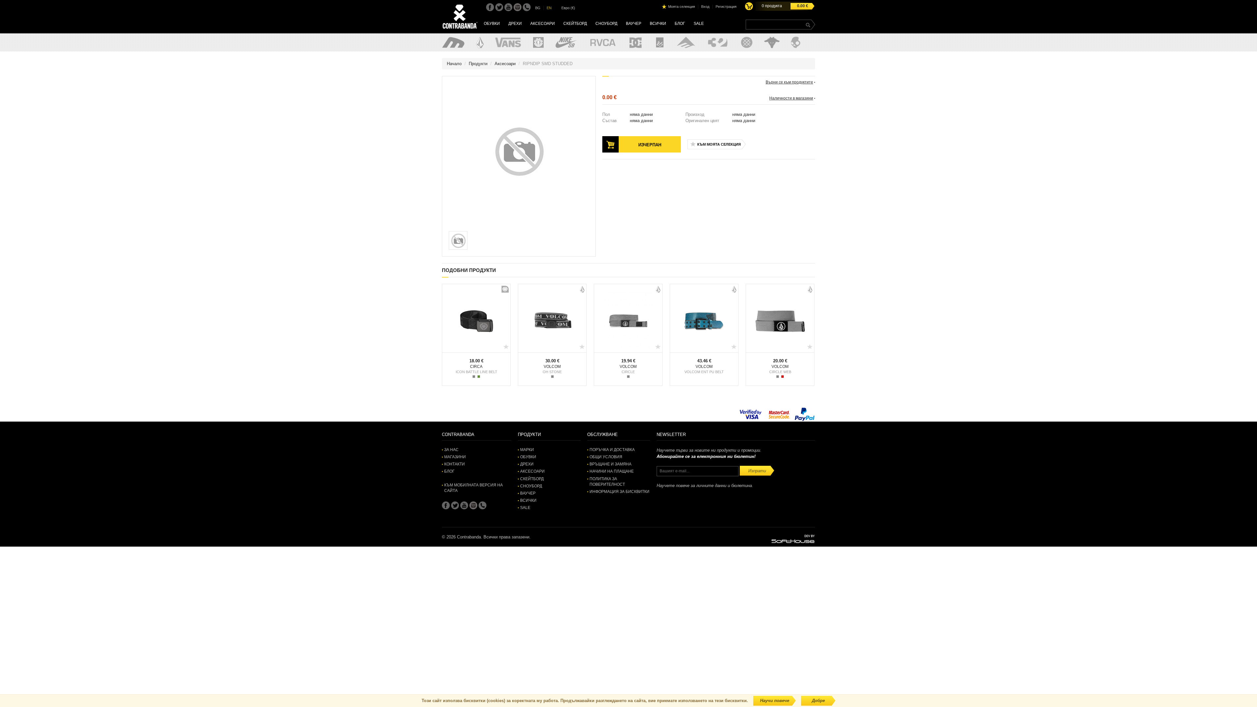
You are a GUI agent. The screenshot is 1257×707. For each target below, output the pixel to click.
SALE (699, 23)
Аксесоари (542, 23)
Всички (658, 23)
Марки (527, 449)
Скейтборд (575, 23)
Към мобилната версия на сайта (473, 488)
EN (549, 8)
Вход (705, 7)
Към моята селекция (719, 144)
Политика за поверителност (607, 482)
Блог (680, 23)
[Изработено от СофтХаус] (793, 539)
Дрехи (515, 23)
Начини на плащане (612, 471)
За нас (451, 449)
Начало (454, 63)
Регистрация (726, 7)
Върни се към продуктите (789, 82)
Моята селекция (681, 7)
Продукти (478, 63)
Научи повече (774, 700)
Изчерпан (649, 144)
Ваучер (633, 23)
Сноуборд (606, 23)
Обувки (492, 23)
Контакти (454, 464)
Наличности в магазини (791, 98)
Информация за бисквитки (619, 491)
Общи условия (606, 457)
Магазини (455, 457)
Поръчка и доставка (612, 449)
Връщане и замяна (610, 464)
